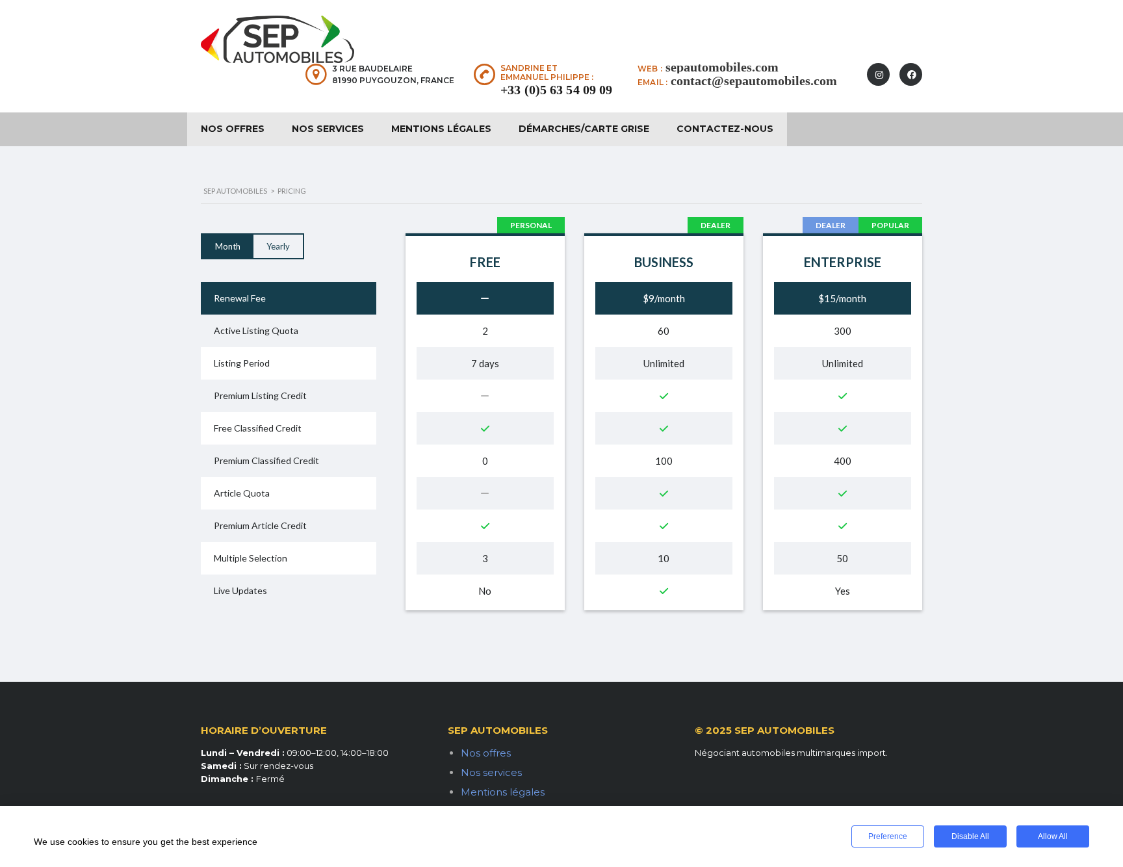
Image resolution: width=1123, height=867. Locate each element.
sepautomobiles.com (722, 67)
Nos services (328, 129)
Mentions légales (441, 129)
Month (227, 246)
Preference (887, 836)
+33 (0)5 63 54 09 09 (556, 90)
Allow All (1053, 836)
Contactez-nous (725, 129)
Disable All (970, 836)
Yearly (278, 246)
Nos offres (233, 129)
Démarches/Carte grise (584, 129)
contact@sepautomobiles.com (754, 80)
